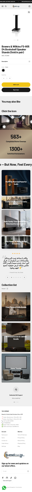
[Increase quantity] (10, 78)
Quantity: (4, 75)
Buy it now (16, 90)
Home (3, 437)
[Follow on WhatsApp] (15, 478)
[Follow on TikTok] (11, 478)
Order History (5, 443)
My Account (4, 435)
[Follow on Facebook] (3, 478)
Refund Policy (21, 440)
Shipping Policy (21, 443)
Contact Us (4, 440)
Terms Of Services (22, 435)
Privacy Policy (21, 437)
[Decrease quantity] (4, 78)
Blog (19, 446)
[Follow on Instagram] (7, 478)
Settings (4, 446)
